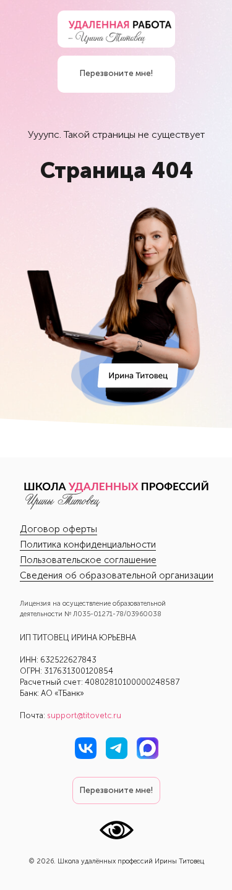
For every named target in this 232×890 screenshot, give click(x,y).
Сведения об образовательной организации (116, 575)
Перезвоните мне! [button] (116, 73)
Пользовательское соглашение (88, 560)
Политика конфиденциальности (88, 544)
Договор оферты (58, 529)
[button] (116, 790)
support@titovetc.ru (84, 715)
